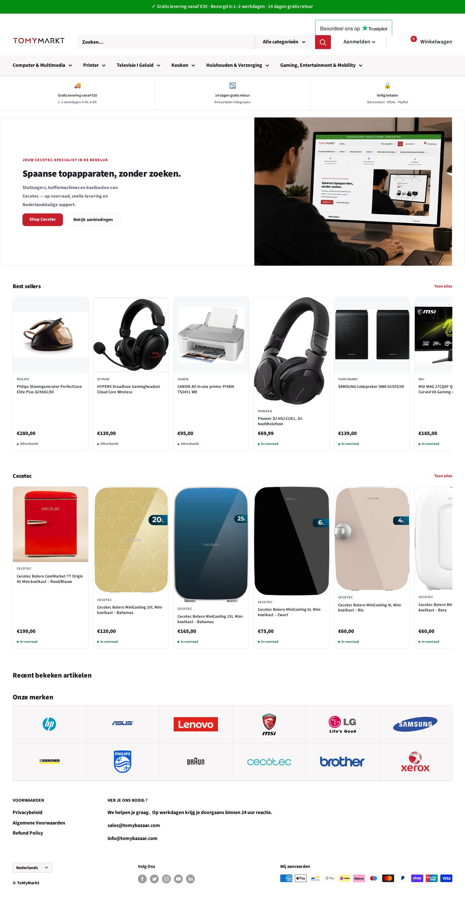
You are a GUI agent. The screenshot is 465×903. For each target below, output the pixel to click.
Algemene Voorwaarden (39, 822)
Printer (91, 65)
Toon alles (443, 286)
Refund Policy (28, 833)
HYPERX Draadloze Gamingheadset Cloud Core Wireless (128, 389)
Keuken (179, 65)
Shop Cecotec (42, 219)
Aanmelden (357, 42)
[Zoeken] (323, 42)
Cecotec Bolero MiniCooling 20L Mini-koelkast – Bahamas (130, 610)
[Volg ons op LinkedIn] (190, 879)
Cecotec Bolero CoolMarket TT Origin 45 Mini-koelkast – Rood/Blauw (50, 579)
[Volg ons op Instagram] (166, 879)
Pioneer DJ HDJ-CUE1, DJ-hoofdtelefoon (280, 421)
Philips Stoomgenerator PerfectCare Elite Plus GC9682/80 (49, 389)
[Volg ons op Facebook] (142, 879)
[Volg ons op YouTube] (178, 879)
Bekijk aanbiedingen (93, 220)
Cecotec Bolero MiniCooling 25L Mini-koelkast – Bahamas (210, 619)
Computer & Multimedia (39, 65)
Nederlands (27, 868)
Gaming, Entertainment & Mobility (318, 65)
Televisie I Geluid (135, 65)
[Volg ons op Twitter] (154, 879)
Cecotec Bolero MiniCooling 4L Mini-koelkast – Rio (370, 608)
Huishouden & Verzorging (234, 65)
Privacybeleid (27, 812)
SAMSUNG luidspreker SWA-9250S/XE (371, 386)
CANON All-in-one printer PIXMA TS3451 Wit (205, 389)
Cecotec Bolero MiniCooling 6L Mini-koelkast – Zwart (289, 612)
